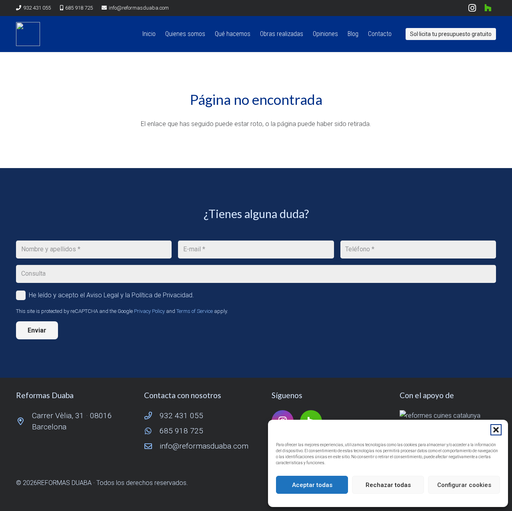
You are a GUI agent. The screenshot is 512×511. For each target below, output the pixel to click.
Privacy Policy (149, 311)
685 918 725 (181, 430)
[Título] (28, 34)
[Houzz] (488, 8)
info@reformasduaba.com (204, 446)
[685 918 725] (152, 431)
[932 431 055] (152, 415)
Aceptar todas (312, 485)
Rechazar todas (388, 485)
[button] (496, 430)
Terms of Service (194, 311)
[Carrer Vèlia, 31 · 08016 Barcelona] (24, 421)
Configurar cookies (464, 485)
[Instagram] (472, 8)
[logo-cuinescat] (448, 415)
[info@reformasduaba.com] (152, 446)
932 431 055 (181, 415)
